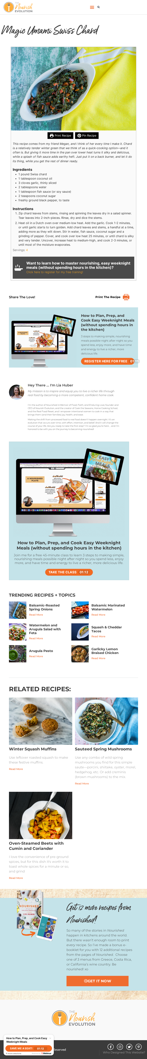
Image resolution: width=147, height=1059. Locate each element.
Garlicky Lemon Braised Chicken (104, 651)
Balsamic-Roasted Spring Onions (44, 607)
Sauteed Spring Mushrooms (103, 749)
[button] (92, 7)
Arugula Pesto (41, 651)
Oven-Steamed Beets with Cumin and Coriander (36, 846)
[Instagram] (120, 1047)
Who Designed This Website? (124, 1052)
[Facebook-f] (111, 1047)
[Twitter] (129, 1047)
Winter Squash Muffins (32, 749)
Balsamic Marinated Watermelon (108, 607)
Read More (36, 614)
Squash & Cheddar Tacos (106, 629)
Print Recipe (62, 135)
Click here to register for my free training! (54, 272)
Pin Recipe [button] (88, 135)
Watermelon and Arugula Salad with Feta (45, 629)
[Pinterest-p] (139, 1047)
